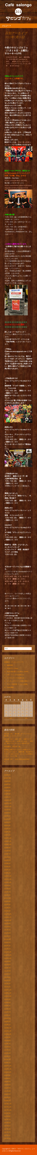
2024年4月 (7, 863)
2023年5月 (7, 898)
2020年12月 (7, 990)
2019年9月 (7, 1037)
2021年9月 (7, 961)
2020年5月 (7, 1012)
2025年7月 (7, 816)
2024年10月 (7, 844)
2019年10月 (7, 1034)
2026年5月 (7, 784)
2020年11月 (7, 993)
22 (22, 712)
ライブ (25, 63)
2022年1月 (7, 949)
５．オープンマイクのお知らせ (14, 678)
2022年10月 (7, 920)
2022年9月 (7, 923)
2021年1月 (7, 987)
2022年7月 (7, 930)
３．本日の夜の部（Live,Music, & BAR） (16, 671)
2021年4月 (7, 977)
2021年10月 (7, 958)
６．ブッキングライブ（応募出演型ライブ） (18, 681)
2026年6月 (7, 781)
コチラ (10, 234)
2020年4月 (7, 1015)
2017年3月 (7, 1132)
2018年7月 (7, 1081)
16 (26, 709)
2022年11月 (7, 917)
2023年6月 (7, 895)
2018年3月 (7, 1094)
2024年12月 (7, 838)
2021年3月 (7, 980)
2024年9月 (7, 848)
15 (22, 709)
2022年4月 (7, 939)
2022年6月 (7, 933)
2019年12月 (7, 1028)
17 (31, 709)
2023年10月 (7, 882)
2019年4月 (7, 1053)
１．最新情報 (25, 57)
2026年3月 (7, 791)
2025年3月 (7, 829)
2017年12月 (7, 1104)
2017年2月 (7, 1135)
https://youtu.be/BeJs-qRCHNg (16, 180)
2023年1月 (7, 911)
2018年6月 (7, 1085)
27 (14, 715)
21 (18, 712)
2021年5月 (7, 974)
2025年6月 (7, 819)
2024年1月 (7, 873)
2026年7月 (7, 778)
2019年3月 (7, 1056)
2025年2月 (7, 832)
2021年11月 (7, 955)
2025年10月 (7, 806)
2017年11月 (7, 1107)
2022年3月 (7, 942)
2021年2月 (7, 983)
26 (10, 715)
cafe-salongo (15, 66)
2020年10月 (7, 996)
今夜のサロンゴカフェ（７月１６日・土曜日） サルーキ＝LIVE (18, 50)
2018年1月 (7, 1100)
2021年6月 (7, 971)
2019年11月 (7, 1031)
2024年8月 (7, 851)
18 (6, 712)
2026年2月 (7, 794)
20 (14, 712)
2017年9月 (7, 1113)
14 (18, 709)
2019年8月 (7, 1040)
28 (18, 715)
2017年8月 (7, 1116)
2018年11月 (7, 1069)
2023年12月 (7, 876)
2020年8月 (7, 1002)
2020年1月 (7, 1025)
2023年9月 (7, 885)
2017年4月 (7, 1129)
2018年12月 (7, 1066)
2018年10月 (7, 1072)
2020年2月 (7, 1021)
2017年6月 (7, 1123)
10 (31, 706)
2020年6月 (7, 1009)
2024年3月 (7, 866)
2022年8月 (7, 927)
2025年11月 (7, 803)
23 (26, 712)
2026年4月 (7, 787)
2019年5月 (7, 1050)
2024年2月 (7, 870)
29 (22, 715)
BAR (15, 61)
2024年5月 (7, 860)
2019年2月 (7, 1059)
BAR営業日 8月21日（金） (13, 746)
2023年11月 (7, 879)
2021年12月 (7, 952)
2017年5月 (7, 1126)
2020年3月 (7, 1018)
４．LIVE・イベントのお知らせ (14, 675)
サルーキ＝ (25, 61)
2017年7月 (7, 1119)
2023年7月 (7, 892)
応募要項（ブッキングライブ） (14, 662)
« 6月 (10, 718)
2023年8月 (7, 889)
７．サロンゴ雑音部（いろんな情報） (16, 684)
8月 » (26, 718)
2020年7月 (7, 1006)
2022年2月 (7, 946)
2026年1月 (7, 797)
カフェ (19, 61)
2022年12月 (7, 914)
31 (31, 715)
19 (10, 712)
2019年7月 (7, 1044)
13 (14, 709)
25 (6, 715)
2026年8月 (7, 775)
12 (10, 709)
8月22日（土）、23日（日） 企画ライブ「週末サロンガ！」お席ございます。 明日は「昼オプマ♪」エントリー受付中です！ (18, 741)
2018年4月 (7, 1091)
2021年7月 (7, 968)
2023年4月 (7, 901)
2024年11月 (7, 841)
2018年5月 (7, 1088)
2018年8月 (7, 1078)
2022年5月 (7, 936)
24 (31, 712)
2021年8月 (7, 964)
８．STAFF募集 (9, 687)
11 (6, 709)
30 (26, 715)
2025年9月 (7, 810)
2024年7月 (7, 854)
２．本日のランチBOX (11, 668)
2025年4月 (7, 825)
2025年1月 (7, 835)
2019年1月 (7, 1063)
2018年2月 (7, 1097)
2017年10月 (7, 1110)
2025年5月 (7, 822)
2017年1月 (7, 1138)
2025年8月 (7, 813)
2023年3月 (7, 904)
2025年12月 (7, 800)
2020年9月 (7, 999)
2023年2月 (7, 908)
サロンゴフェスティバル (14, 63)
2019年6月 (7, 1047)
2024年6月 (7, 857)
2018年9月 (7, 1075)
